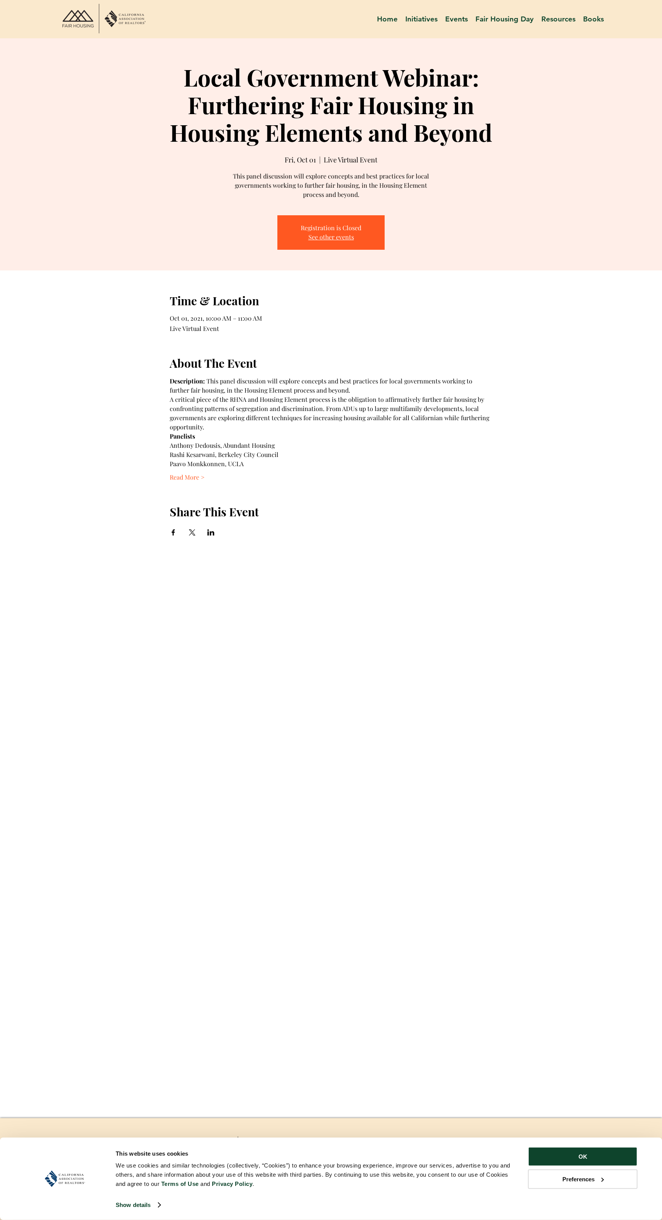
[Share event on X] (192, 532)
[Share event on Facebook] (173, 532)
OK (582, 1156)
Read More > (187, 477)
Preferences (578, 1179)
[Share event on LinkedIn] (211, 532)
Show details (133, 1205)
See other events (331, 237)
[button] (558, 19)
